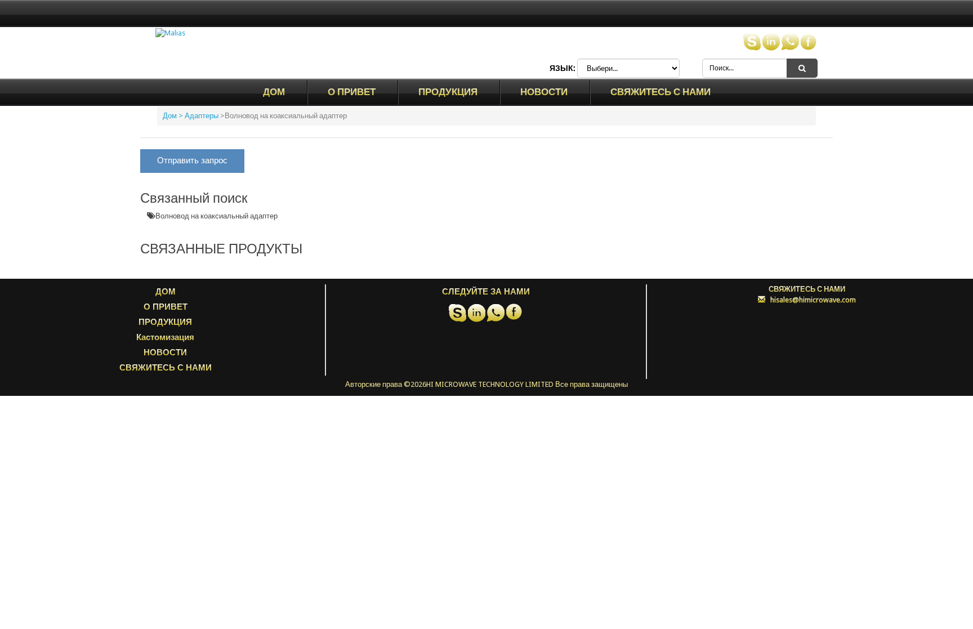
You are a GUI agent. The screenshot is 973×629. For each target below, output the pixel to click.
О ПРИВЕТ (352, 91)
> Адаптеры (198, 115)
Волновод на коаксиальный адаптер (216, 216)
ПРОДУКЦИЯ (447, 91)
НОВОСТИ (544, 91)
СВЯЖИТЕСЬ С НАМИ (660, 91)
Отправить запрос (192, 160)
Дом (274, 91)
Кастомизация (165, 337)
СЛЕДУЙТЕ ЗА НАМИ (486, 292)
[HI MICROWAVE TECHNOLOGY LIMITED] (170, 33)
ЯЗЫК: (562, 68)
